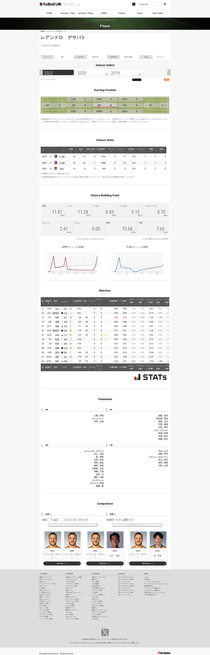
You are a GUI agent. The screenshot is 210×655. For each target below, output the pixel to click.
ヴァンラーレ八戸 (71, 579)
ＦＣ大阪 (95, 597)
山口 (57, 308)
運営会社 (115, 639)
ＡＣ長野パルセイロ (98, 588)
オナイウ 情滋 (97, 483)
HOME (49, 13)
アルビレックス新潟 (72, 601)
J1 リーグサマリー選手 (125, 579)
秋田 (57, 317)
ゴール (111, 149)
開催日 (48, 301)
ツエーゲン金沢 (97, 590)
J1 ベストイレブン (124, 581)
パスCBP (122, 301)
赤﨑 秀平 (163, 454)
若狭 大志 (163, 421)
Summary (121, 574)
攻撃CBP (114, 301)
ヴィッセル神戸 (44, 610)
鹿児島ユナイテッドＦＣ (100, 616)
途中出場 (91, 149)
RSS (166, 80)
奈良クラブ (95, 599)
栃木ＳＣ (95, 579)
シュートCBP (158, 301)
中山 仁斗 (163, 451)
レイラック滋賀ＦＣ (98, 595)
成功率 (131, 149)
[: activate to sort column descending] (43, 150)
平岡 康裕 (163, 424)
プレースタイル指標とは (152, 588)
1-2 (65, 313)
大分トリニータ (71, 616)
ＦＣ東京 (42, 588)
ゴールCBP (167, 301)
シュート (121, 149)
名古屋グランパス (45, 601)
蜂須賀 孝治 (162, 418)
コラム (146, 577)
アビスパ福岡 (43, 616)
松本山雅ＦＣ (96, 586)
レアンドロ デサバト (94, 451)
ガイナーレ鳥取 (97, 601)
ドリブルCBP (140, 301)
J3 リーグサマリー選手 (125, 592)
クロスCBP (131, 301)
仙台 (62, 168)
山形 (57, 335)
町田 (57, 339)
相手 (56, 301)
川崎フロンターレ (45, 595)
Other (146, 574)
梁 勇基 (100, 456)
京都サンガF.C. (44, 603)
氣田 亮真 (99, 465)
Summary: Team (68, 13)
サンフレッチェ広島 (45, 614)
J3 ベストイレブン (124, 595)
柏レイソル (43, 586)
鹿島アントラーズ (45, 577)
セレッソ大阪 (43, 608)
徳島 (57, 326)
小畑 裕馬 (99, 415)
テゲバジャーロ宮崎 (72, 619)
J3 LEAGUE (95, 574)
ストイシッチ (98, 418)
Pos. (85, 301)
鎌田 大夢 (99, 477)
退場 (161, 149)
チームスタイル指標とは (152, 590)
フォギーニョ (98, 480)
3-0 (65, 344)
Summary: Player (85, 13)
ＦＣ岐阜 (95, 592)
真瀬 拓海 (163, 433)
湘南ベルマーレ (71, 597)
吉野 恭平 (163, 427)
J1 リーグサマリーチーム (126, 577)
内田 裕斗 (163, 436)
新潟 (57, 352)
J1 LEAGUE (43, 574)
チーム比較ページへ (73, 525)
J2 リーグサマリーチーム (126, 584)
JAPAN (104, 13)
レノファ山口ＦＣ (98, 603)
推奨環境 (92, 639)
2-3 (65, 330)
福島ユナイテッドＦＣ (99, 577)
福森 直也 (163, 415)
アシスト (141, 149)
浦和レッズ (43, 581)
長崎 (57, 322)
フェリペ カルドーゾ (158, 456)
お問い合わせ (123, 639)
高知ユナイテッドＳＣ (99, 610)
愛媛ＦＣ (95, 608)
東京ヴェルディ (44, 590)
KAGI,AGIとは (148, 586)
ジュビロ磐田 (70, 605)
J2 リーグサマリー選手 (125, 586)
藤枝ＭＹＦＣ (70, 608)
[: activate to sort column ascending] (48, 150)
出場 (71, 149)
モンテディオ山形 (71, 586)
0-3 (65, 352)
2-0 (65, 322)
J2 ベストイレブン (124, 588)
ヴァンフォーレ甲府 (72, 599)
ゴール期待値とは (150, 595)
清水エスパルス (44, 599)
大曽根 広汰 (98, 468)
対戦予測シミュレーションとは (154, 592)
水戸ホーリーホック (45, 579)
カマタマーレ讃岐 (98, 605)
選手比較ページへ (137, 525)
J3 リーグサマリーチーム (126, 590)
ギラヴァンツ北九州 (98, 612)
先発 (81, 149)
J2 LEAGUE (69, 574)
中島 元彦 (163, 465)
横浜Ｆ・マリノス (45, 597)
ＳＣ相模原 (95, 584)
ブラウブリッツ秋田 (72, 584)
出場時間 (101, 149)
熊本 (57, 357)
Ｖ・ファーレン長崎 (45, 619)
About (139, 13)
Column (121, 13)
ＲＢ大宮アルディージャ (74, 592)
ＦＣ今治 (68, 612)
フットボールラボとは (151, 581)
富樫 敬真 (163, 462)
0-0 (65, 361)
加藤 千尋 (99, 471)
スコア (64, 302)
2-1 (65, 308)
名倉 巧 (100, 474)
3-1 (65, 317)
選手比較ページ (62, 563)
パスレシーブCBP (149, 301)
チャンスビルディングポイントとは (90, 239)
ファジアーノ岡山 (45, 612)
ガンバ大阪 (43, 605)
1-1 (65, 335)
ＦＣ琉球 (95, 619)
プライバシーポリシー (103, 639)
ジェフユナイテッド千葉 (47, 584)
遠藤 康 (100, 486)
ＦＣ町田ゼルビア (45, 592)
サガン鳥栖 (69, 614)
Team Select (157, 13)
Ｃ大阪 (62, 156)
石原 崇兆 (99, 459)
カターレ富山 (70, 603)
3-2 (65, 339)
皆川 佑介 (163, 459)
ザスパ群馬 (95, 581)
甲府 (57, 344)
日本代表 (147, 579)
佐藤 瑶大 (163, 439)
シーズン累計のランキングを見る (155, 239)
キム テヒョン (161, 430)
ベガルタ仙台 (70, 581)
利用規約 (85, 639)
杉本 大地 (99, 421)
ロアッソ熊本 (96, 614)
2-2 (65, 326)
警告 (151, 149)
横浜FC (56, 313)
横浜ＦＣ (68, 595)
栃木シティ (69, 590)
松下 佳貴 (99, 454)
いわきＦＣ (69, 588)
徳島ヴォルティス (71, 610)
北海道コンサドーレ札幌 (74, 577)
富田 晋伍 (99, 462)
